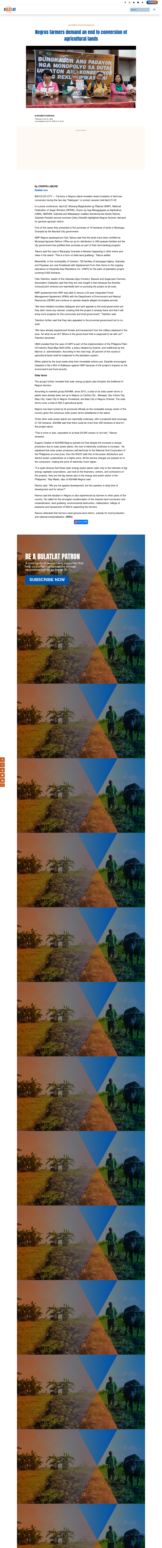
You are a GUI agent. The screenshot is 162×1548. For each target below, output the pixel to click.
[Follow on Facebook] (125, 2)
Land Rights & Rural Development (81, 25)
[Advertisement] (87, 150)
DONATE (152, 2)
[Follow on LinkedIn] (133, 2)
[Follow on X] (129, 2)
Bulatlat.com (41, 190)
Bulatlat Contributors (45, 116)
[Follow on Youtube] (138, 2)
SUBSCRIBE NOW (47, 580)
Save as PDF (82, 522)
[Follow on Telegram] (142, 2)
